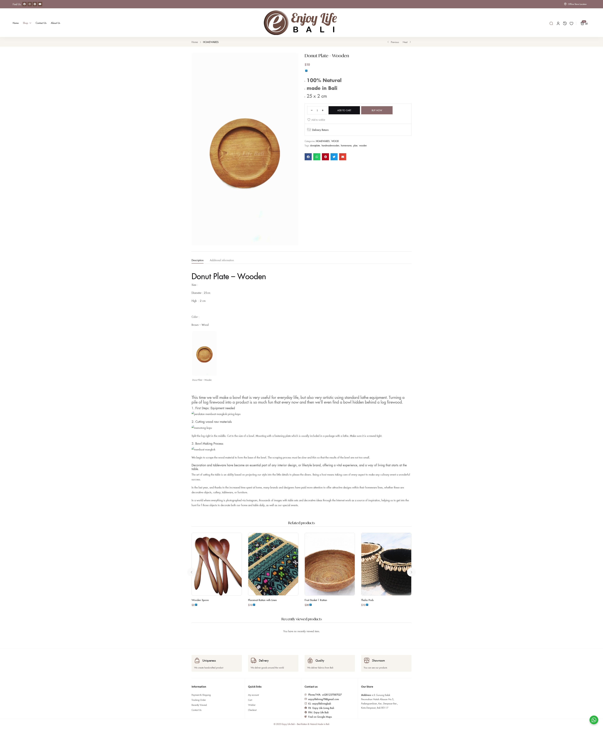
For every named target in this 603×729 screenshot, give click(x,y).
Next (405, 42)
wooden (363, 145)
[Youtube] (40, 4)
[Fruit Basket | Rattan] (330, 564)
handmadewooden (330, 145)
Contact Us (196, 709)
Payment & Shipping (201, 694)
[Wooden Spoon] (217, 564)
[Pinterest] (35, 4)
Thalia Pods (367, 600)
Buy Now (377, 110)
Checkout (252, 709)
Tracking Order (199, 699)
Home (195, 42)
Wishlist (251, 704)
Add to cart (344, 110)
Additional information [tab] (222, 260)
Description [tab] (198, 260)
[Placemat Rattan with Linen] (273, 564)
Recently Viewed (199, 704)
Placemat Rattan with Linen (262, 600)
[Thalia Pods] (386, 564)
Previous (395, 42)
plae (355, 145)
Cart (250, 699)
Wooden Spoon (200, 600)
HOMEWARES (211, 42)
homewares (346, 145)
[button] (308, 156)
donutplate (315, 145)
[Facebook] (24, 4)
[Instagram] (29, 4)
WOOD (335, 141)
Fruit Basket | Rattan (316, 600)
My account (253, 694)
